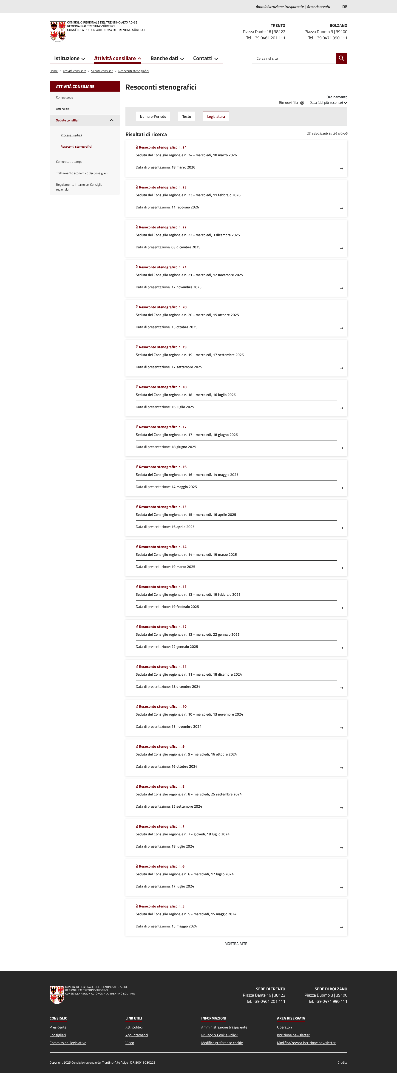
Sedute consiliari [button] (67, 120)
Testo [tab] (186, 116)
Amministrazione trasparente (224, 1027)
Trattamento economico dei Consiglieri (82, 173)
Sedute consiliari (102, 70)
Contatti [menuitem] (203, 58)
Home (54, 70)
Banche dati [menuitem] (164, 58)
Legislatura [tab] (216, 116)
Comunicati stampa (69, 161)
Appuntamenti (136, 1035)
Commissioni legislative (68, 1042)
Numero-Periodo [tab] (153, 116)
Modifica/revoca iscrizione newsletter (306, 1042)
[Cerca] (341, 58)
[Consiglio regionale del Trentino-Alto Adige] (100, 31)
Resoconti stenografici (133, 70)
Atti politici (63, 108)
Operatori (284, 1027)
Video (129, 1042)
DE (344, 6)
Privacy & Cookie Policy (219, 1035)
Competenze (64, 97)
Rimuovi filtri (289, 102)
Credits (342, 1062)
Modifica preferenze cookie (222, 1042)
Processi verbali (71, 135)
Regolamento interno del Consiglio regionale (79, 187)
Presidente (58, 1027)
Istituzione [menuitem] (66, 58)
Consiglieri (58, 1035)
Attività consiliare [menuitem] (115, 58)
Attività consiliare (74, 70)
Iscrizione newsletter (293, 1035)
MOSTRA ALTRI (236, 943)
